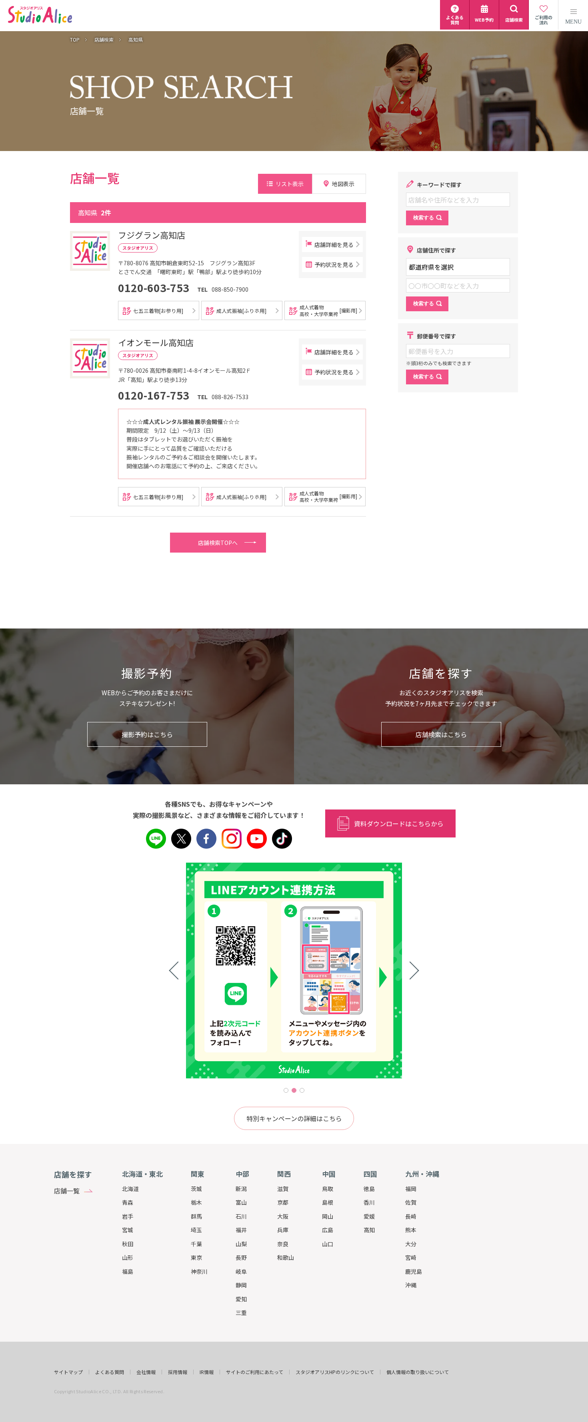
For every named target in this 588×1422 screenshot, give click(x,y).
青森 (127, 1202)
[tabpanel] (294, 970)
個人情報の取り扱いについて (417, 1372)
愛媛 (369, 1216)
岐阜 (241, 1271)
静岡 (241, 1285)
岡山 (327, 1216)
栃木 (196, 1202)
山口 (327, 1244)
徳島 (369, 1189)
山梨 (241, 1244)
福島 (127, 1271)
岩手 (127, 1216)
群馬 (196, 1216)
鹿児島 (413, 1271)
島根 (327, 1202)
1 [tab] (286, 1090)
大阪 (282, 1216)
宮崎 (410, 1257)
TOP (75, 39)
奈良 (282, 1244)
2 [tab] (294, 1090)
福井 (241, 1230)
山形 (127, 1257)
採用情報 (177, 1372)
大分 (410, 1244)
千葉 (196, 1244)
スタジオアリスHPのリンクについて (335, 1372)
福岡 (410, 1189)
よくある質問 (109, 1372)
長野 (241, 1257)
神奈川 (199, 1271)
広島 (327, 1230)
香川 (369, 1202)
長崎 (410, 1216)
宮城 (127, 1230)
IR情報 (207, 1372)
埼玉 (196, 1230)
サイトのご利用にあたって (254, 1372)
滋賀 (282, 1189)
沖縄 (410, 1285)
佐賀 (410, 1202)
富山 (241, 1202)
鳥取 (327, 1189)
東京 (196, 1257)
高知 (369, 1230)
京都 (282, 1202)
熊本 (410, 1230)
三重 (241, 1313)
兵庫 (282, 1230)
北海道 (130, 1189)
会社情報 (146, 1372)
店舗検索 (104, 39)
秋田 (127, 1244)
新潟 (241, 1189)
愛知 (241, 1299)
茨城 (196, 1189)
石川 (241, 1216)
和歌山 (285, 1257)
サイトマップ (68, 1372)
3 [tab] (302, 1090)
